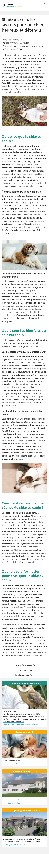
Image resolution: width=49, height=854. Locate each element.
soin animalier (11, 58)
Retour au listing (24, 670)
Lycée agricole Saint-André (14, 844)
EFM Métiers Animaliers (13, 721)
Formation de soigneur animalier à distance (21, 725)
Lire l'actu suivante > (24, 675)
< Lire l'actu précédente (24, 665)
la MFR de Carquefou (11, 803)
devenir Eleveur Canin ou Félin (15, 764)
